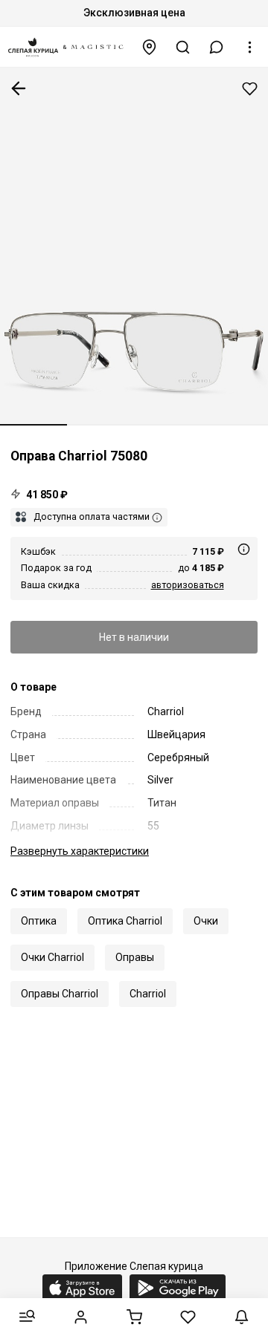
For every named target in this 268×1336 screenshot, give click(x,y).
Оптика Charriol (125, 921)
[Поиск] (183, 47)
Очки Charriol (52, 957)
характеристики (79, 851)
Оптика (39, 921)
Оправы (134, 957)
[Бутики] (149, 47)
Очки (206, 921)
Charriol (148, 994)
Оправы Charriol (59, 994)
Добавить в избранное (250, 89)
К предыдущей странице (18, 88)
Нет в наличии (134, 637)
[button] (216, 47)
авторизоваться (187, 584)
